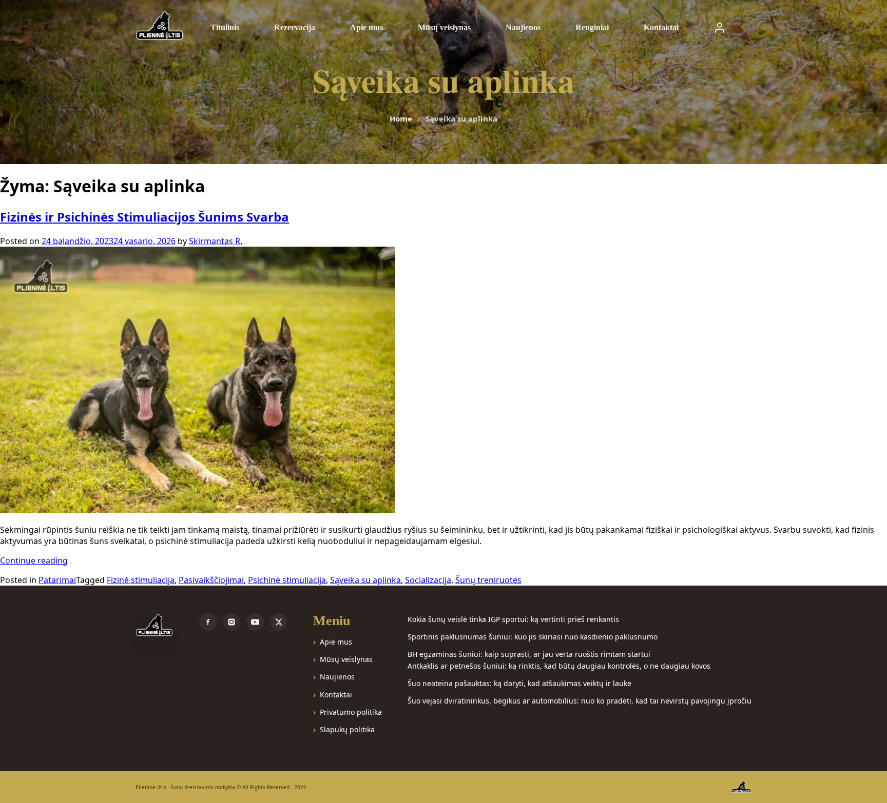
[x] (278, 622)
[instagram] (231, 622)
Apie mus (366, 27)
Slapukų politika (347, 729)
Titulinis (224, 27)
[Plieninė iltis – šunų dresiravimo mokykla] (157, 625)
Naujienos (523, 27)
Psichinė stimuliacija (287, 580)
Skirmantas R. (215, 241)
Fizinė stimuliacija (141, 580)
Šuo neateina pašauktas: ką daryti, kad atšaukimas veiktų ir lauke (519, 683)
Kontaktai (661, 27)
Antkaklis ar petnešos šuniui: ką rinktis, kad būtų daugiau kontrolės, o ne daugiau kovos (559, 666)
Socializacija (428, 580)
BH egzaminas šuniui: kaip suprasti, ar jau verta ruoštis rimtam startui (529, 654)
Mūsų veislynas (444, 27)
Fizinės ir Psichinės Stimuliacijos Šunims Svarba (144, 216)
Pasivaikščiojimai (211, 580)
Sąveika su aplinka (365, 580)
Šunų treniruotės (488, 580)
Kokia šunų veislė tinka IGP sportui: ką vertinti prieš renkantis (513, 619)
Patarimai (57, 580)
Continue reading (34, 560)
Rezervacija (294, 27)
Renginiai (592, 27)
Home (401, 118)
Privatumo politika (351, 712)
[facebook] (208, 622)
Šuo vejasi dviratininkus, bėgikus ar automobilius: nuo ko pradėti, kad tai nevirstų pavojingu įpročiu (579, 701)
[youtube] (255, 622)
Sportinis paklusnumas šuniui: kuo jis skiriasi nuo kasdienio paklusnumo (533, 636)
